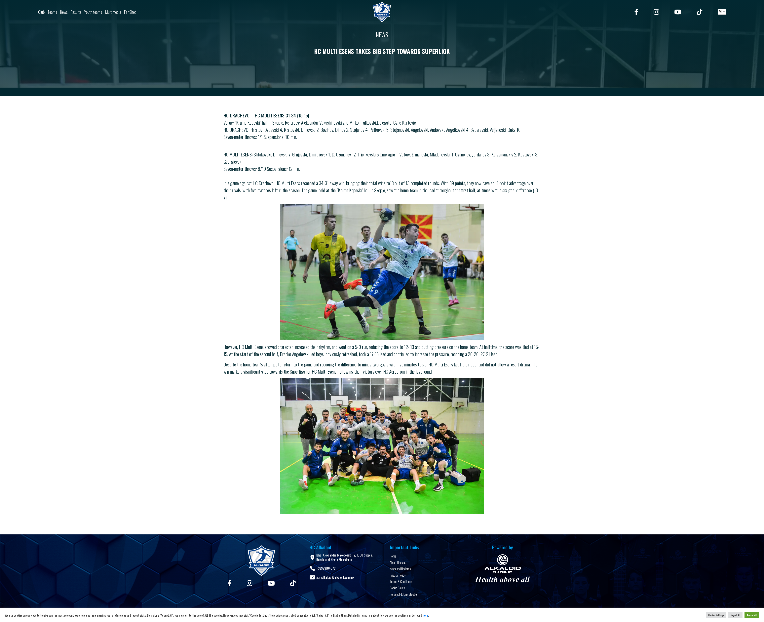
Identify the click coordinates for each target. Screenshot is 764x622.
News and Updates (400, 569)
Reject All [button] (735, 615)
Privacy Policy (397, 575)
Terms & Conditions (401, 581)
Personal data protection (404, 594)
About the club (398, 562)
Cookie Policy (397, 588)
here (425, 615)
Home (393, 556)
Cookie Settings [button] (716, 615)
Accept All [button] (752, 615)
